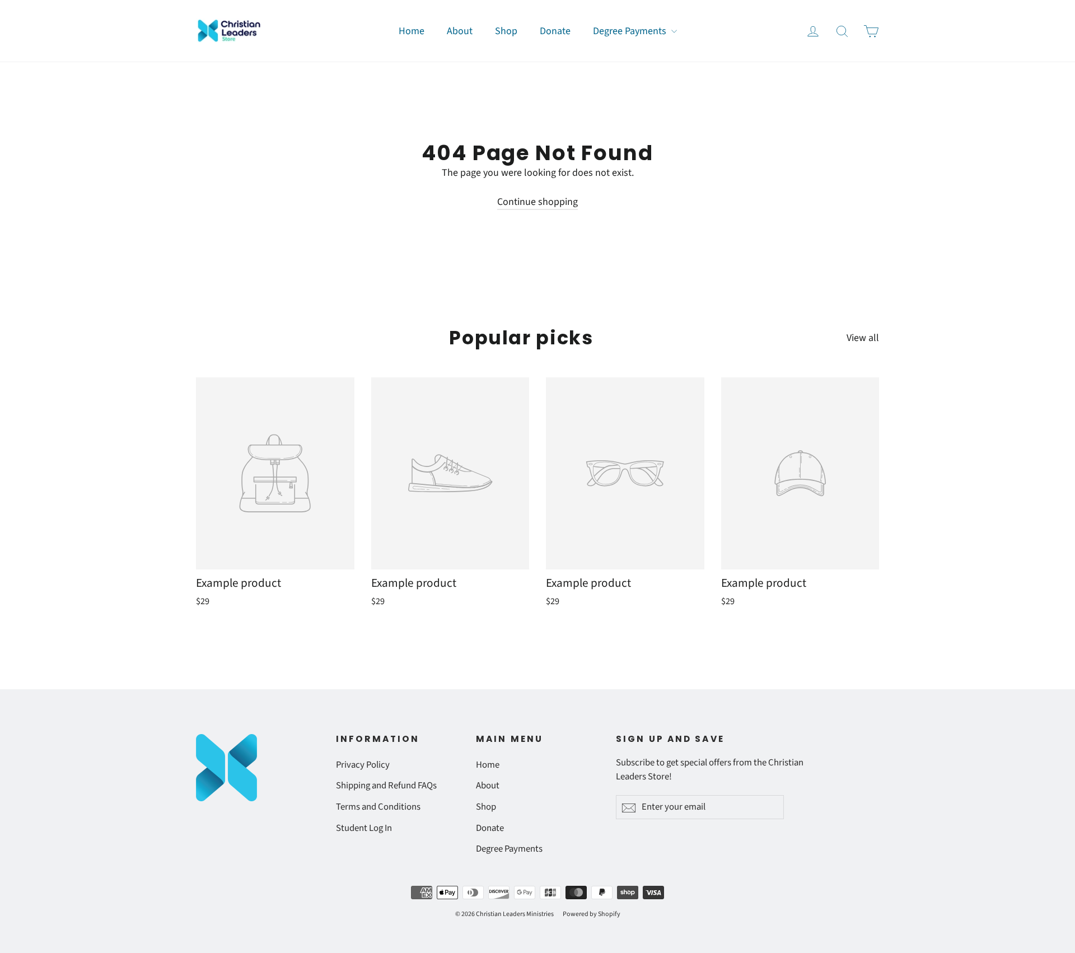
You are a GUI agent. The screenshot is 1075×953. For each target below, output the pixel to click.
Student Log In (364, 828)
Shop (506, 31)
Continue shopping (537, 202)
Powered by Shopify (591, 914)
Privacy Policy (363, 765)
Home (411, 31)
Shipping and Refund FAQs (386, 785)
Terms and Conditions (378, 807)
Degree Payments (631, 31)
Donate (555, 31)
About (460, 31)
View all (863, 338)
